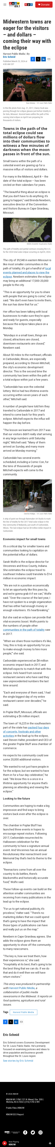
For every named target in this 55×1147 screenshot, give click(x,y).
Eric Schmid (9, 56)
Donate (45, 4)
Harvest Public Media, (22, 988)
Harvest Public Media (23, 1012)
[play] (5, 1143)
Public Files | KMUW (15, 1108)
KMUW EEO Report (15, 1114)
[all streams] (51, 1143)
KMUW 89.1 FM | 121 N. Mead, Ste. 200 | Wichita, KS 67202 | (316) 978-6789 (24, 1100)
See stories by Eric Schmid (18, 1060)
